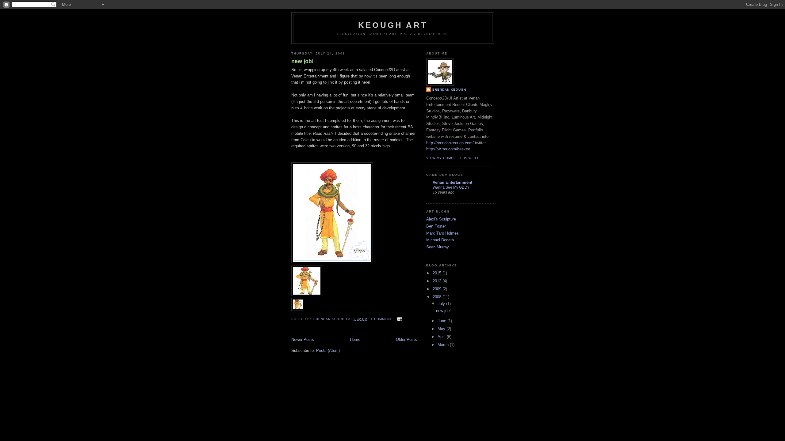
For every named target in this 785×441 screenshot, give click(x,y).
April (442, 336)
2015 (437, 273)
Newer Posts (302, 339)
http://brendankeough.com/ (450, 143)
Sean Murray (437, 247)
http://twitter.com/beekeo (448, 149)
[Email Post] (399, 319)
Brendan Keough (449, 89)
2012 (437, 281)
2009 (437, 289)
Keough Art (392, 25)
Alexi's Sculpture (441, 219)
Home (355, 339)
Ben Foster (436, 226)
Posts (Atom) (328, 350)
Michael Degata (440, 240)
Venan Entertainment (452, 182)
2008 (437, 297)
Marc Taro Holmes (442, 233)
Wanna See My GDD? (451, 187)
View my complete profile (453, 158)
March (444, 344)
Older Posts (406, 339)
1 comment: (382, 319)
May (442, 328)
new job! (302, 61)
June (442, 320)
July (442, 303)
